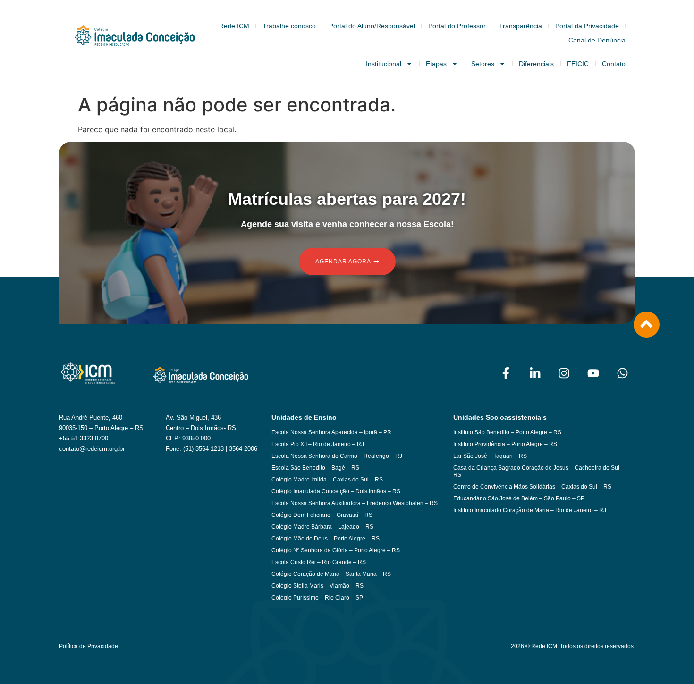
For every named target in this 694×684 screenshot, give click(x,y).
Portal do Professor (457, 26)
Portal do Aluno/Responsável (372, 26)
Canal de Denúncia (597, 40)
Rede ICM (234, 26)
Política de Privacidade (88, 646)
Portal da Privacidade (587, 26)
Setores (482, 64)
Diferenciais (536, 64)
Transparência (520, 26)
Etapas (436, 64)
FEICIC (578, 64)
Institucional (383, 64)
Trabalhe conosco (289, 26)
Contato (614, 64)
